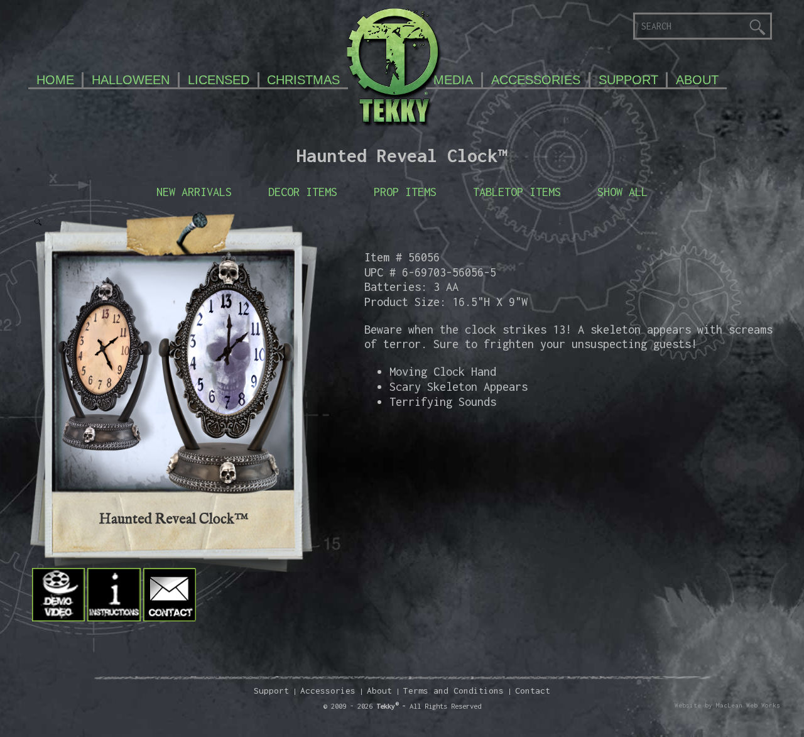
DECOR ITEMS (302, 192)
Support (271, 690)
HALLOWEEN (131, 79)
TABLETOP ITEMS (517, 192)
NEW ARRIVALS (194, 192)
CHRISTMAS (303, 79)
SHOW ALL (622, 192)
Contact (532, 690)
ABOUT (697, 79)
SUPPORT (628, 79)
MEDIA (453, 79)
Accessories (328, 690)
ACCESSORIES (535, 79)
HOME (55, 79)
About (379, 690)
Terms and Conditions (453, 690)
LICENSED (218, 79)
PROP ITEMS (405, 192)
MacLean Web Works (748, 705)
